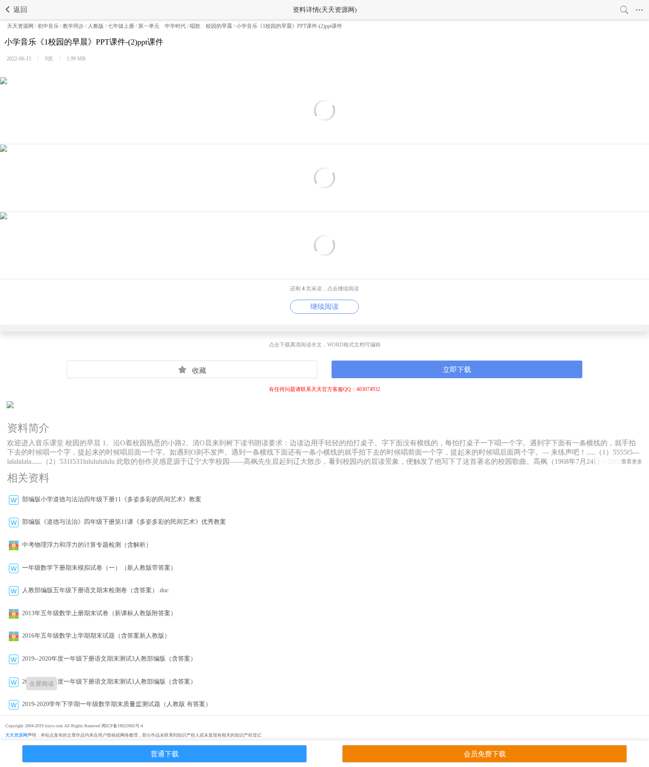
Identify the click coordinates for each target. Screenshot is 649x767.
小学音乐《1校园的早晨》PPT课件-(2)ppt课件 (289, 26)
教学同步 (73, 26)
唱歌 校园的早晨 (211, 26)
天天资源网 (20, 26)
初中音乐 (48, 26)
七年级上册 (121, 26)
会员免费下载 (485, 754)
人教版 (96, 26)
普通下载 (165, 754)
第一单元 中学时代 (162, 26)
